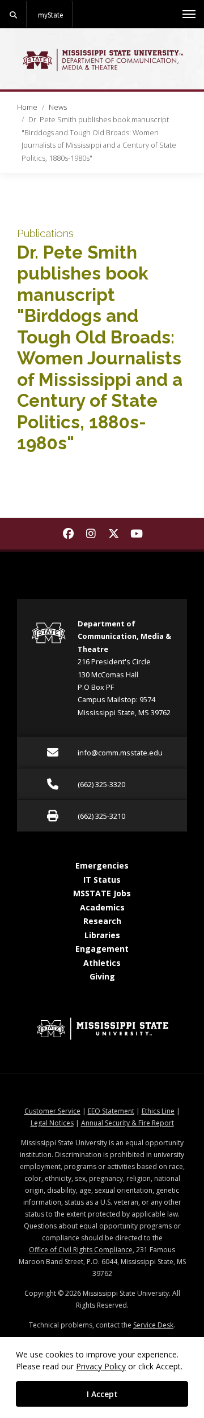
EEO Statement (111, 1111)
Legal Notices (52, 1123)
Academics (102, 907)
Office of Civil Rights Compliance (81, 1249)
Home (27, 107)
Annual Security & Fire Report (127, 1123)
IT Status (102, 879)
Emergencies (102, 865)
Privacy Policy (101, 1366)
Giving (102, 976)
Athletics (102, 962)
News (58, 107)
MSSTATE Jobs (102, 893)
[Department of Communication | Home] (102, 60)
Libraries (102, 935)
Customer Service (52, 1111)
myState (50, 14)
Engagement (102, 948)
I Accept (102, 1394)
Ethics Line (158, 1111)
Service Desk (153, 1325)
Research (102, 921)
